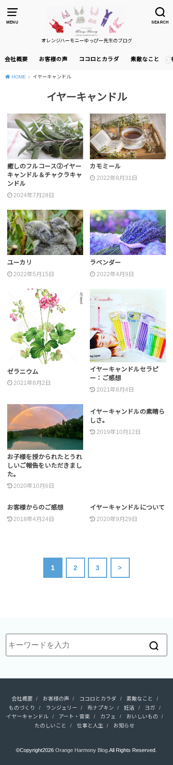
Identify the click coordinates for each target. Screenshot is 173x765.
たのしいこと (50, 725)
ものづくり (22, 708)
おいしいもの (142, 716)
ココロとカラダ (99, 59)
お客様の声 (53, 59)
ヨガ (150, 708)
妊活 (129, 708)
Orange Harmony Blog (81, 750)
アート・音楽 (74, 716)
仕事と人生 (90, 725)
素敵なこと (145, 59)
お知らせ (124, 725)
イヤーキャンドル (27, 716)
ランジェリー (61, 708)
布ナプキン (100, 708)
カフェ (108, 716)
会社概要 (16, 59)
